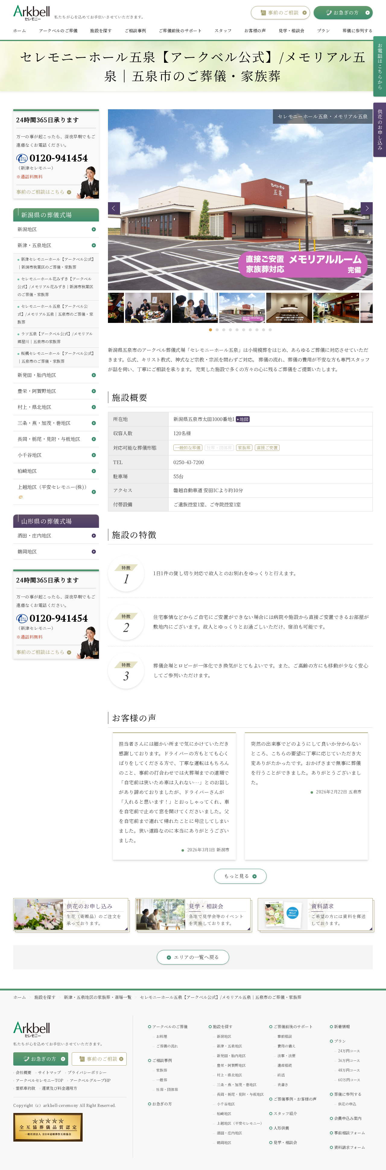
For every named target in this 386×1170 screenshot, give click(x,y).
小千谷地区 (226, 1103)
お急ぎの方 (162, 1104)
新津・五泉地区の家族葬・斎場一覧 (97, 997)
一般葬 (161, 1079)
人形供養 (281, 1128)
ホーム (19, 30)
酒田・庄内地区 (229, 1132)
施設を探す (101, 30)
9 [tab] (263, 329)
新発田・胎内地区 (231, 1055)
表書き (282, 1084)
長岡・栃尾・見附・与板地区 (240, 1094)
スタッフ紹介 (285, 1113)
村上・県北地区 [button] (34, 406)
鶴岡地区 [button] (27, 551)
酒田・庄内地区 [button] (34, 535)
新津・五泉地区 (229, 1045)
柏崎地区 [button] (27, 470)
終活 (281, 1074)
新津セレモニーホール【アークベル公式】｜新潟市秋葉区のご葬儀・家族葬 (55, 263)
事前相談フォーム (349, 1133)
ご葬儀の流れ (167, 1045)
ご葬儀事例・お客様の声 (295, 1099)
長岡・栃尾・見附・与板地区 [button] (48, 438)
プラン (323, 30)
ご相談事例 (135, 30)
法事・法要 (286, 1055)
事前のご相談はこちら (40, 191)
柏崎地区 (224, 1113)
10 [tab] (270, 329)
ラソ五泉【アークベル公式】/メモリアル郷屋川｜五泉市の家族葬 (55, 337)
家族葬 (161, 1070)
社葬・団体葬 (167, 1089)
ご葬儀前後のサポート (180, 30)
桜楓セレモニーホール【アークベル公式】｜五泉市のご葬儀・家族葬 (55, 357)
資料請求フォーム (349, 1147)
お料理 (161, 1036)
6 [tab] (243, 329)
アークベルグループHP (90, 1080)
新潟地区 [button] (27, 229)
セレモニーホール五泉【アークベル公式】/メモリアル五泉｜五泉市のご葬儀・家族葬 (55, 314)
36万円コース (349, 1060)
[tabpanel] (241, 308)
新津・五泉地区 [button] (34, 245)
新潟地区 (224, 1036)
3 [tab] (223, 329)
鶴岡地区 (224, 1142)
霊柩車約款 (25, 1088)
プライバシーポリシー (87, 1072)
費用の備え (286, 1045)
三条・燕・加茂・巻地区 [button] (44, 422)
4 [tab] (230, 329)
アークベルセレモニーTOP (39, 1080)
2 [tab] (217, 329)
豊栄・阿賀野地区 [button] (36, 390)
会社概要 (23, 1072)
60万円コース (349, 1079)
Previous (114, 208)
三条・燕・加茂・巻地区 (237, 1084)
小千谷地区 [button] (29, 454)
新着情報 (342, 1026)
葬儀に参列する (358, 30)
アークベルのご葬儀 (58, 30)
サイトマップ (49, 1072)
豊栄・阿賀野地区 (231, 1065)
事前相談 (284, 1036)
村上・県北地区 (229, 1074)
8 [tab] (256, 329)
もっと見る (236, 875)
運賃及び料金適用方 (59, 1088)
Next (367, 208)
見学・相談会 (292, 30)
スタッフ (223, 30)
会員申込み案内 (348, 1118)
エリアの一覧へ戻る (196, 957)
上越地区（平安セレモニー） (240, 1123)
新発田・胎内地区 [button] (36, 374)
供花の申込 (347, 1103)
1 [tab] (210, 329)
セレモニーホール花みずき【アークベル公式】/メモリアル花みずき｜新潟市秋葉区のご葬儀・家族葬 (55, 286)
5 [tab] (237, 329)
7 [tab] (250, 329)
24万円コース (349, 1050)
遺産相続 (284, 1065)
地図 (244, 419)
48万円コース (349, 1070)
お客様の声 (255, 30)
